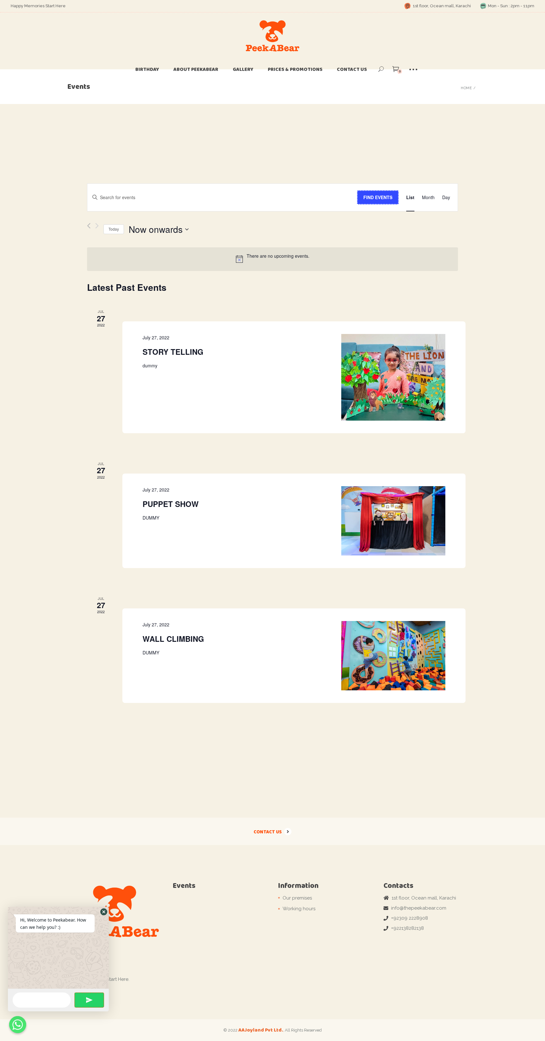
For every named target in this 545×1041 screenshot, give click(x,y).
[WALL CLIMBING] (393, 655)
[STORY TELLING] (393, 377)
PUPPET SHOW (171, 503)
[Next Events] (97, 226)
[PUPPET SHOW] (393, 520)
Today (113, 229)
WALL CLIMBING (173, 638)
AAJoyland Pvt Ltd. (260, 1029)
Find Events (377, 197)
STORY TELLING (173, 351)
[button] (103, 911)
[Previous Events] (89, 226)
